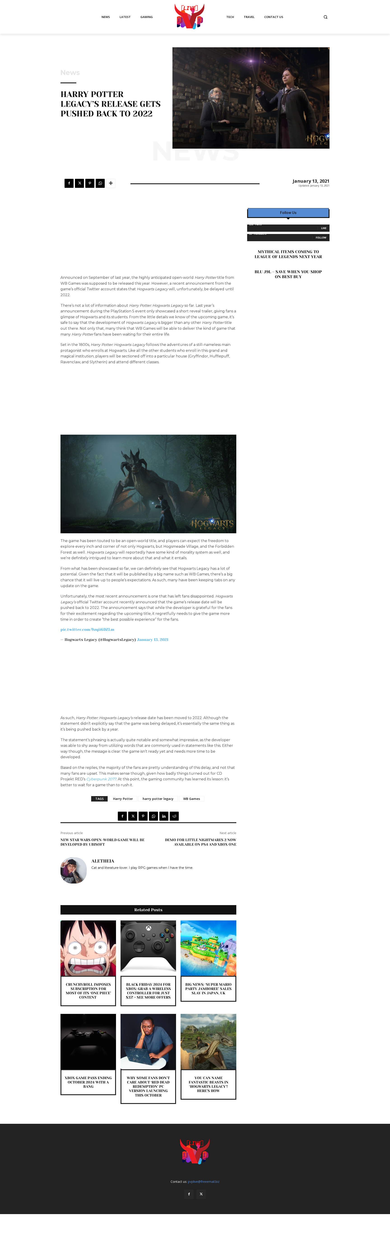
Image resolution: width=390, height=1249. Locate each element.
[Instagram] (93, 874)
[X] (79, 183)
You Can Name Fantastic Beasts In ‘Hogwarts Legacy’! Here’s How (208, 1084)
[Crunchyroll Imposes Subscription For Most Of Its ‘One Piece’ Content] (88, 948)
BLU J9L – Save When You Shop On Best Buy (288, 274)
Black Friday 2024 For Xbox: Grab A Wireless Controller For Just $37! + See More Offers (148, 991)
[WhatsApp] (100, 183)
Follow (321, 237)
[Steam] (106, 874)
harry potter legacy (158, 799)
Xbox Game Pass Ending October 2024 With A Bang (88, 1082)
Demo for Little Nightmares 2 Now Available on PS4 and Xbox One (200, 842)
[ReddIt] (174, 816)
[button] (325, 17)
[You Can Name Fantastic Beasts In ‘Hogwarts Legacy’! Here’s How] (208, 1041)
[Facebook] (69, 183)
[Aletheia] (73, 870)
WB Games (191, 799)
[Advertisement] (148, 241)
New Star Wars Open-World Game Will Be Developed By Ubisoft (102, 842)
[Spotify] (99, 874)
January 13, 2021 (152, 639)
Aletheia (102, 861)
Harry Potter (123, 799)
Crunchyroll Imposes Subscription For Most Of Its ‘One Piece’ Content (88, 991)
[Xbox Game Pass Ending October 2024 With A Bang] (88, 1041)
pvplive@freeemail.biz (203, 1181)
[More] (111, 183)
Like (323, 228)
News (70, 72)
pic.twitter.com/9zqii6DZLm (87, 629)
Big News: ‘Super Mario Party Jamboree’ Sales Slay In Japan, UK (208, 988)
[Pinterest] (89, 183)
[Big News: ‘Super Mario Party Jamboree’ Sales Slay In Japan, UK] (208, 948)
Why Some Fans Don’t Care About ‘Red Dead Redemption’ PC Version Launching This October (148, 1086)
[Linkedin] (163, 816)
